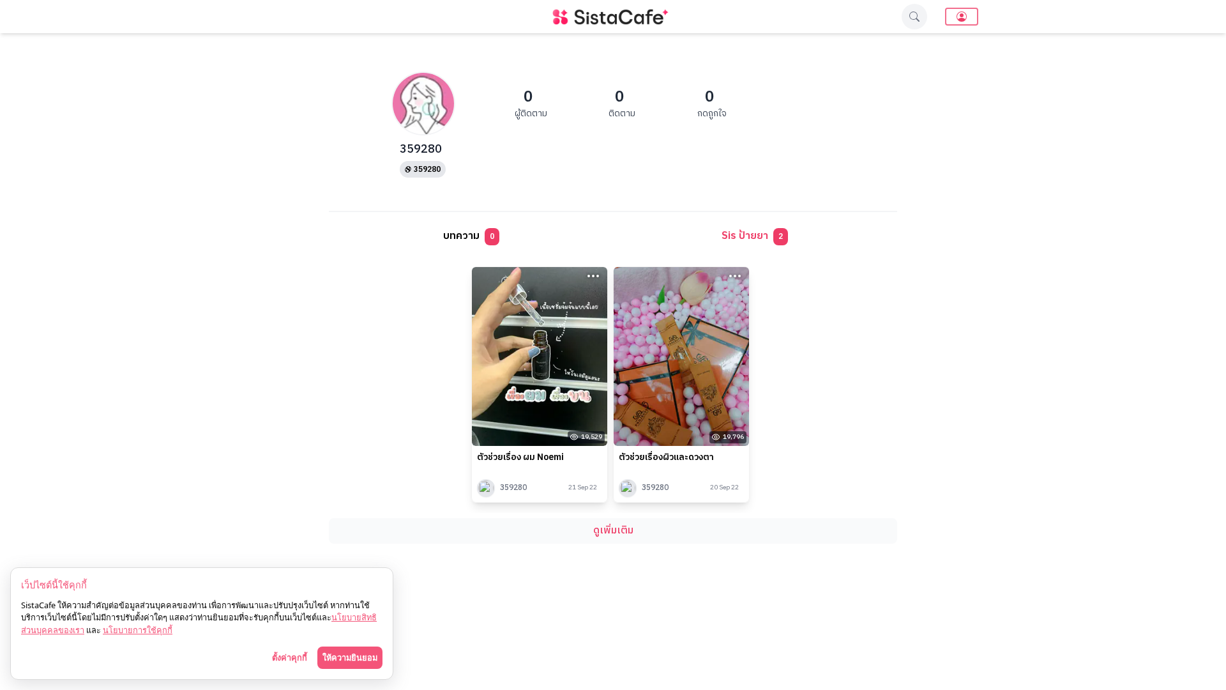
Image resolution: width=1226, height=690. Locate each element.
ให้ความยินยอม (349, 657)
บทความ (468, 236)
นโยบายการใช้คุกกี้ (137, 630)
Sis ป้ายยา (752, 236)
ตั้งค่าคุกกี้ (289, 657)
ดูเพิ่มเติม (613, 530)
